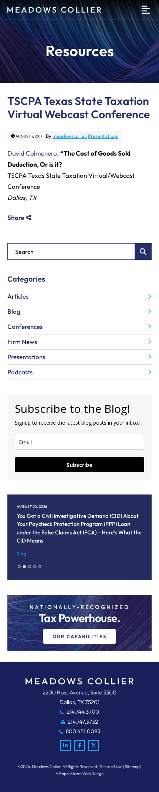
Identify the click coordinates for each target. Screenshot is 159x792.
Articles (17, 296)
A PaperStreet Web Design (79, 773)
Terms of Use (110, 766)
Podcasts (20, 372)
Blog (13, 311)
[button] (19, 566)
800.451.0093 (82, 731)
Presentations (103, 136)
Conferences (25, 326)
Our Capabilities (79, 636)
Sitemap (132, 766)
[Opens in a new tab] (65, 745)
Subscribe (79, 464)
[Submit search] (143, 251)
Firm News (22, 342)
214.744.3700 (82, 711)
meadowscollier (69, 136)
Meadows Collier (46, 766)
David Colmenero (32, 153)
